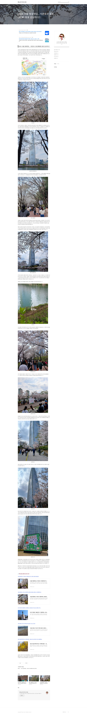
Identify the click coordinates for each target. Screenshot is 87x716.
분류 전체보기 (57, 49)
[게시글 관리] (23, 663)
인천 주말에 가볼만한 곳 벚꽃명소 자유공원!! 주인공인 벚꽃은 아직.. (29, 607)
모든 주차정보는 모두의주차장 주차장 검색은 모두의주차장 (30, 31)
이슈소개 (56, 56)
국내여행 (56, 53)
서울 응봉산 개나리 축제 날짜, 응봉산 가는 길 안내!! (26, 623)
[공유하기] (21, 663)
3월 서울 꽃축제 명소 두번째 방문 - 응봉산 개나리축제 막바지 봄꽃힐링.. (30, 639)
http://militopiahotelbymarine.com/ (25, 37)
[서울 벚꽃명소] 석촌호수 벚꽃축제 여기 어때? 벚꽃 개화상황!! (28, 576)
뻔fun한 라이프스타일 (22, 2)
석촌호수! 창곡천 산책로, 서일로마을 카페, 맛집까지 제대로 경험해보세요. (31, 41)
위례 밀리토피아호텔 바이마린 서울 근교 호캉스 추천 (29, 38)
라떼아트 (56, 54)
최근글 (55, 63)
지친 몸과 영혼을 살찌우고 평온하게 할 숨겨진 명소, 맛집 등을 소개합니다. (30, 693)
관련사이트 (64, 712)
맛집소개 (56, 51)
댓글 (18, 687)
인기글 (58, 63)
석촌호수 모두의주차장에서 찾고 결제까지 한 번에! (27, 32)
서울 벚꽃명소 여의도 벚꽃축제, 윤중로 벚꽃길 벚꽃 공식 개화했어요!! (29, 592)
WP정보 (56, 58)
